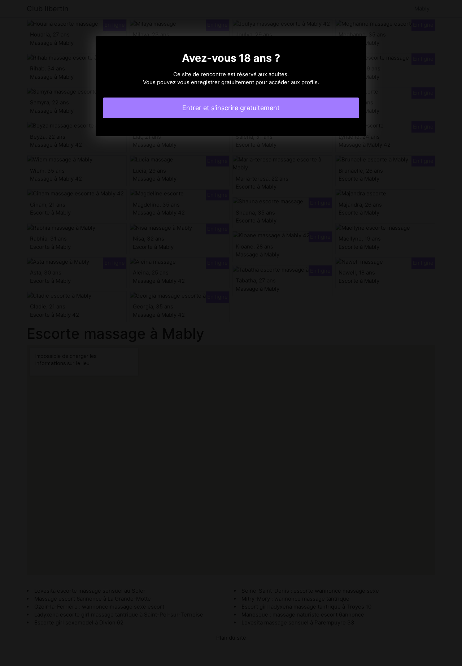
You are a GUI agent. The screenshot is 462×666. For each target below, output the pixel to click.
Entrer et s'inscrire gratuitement (231, 108)
